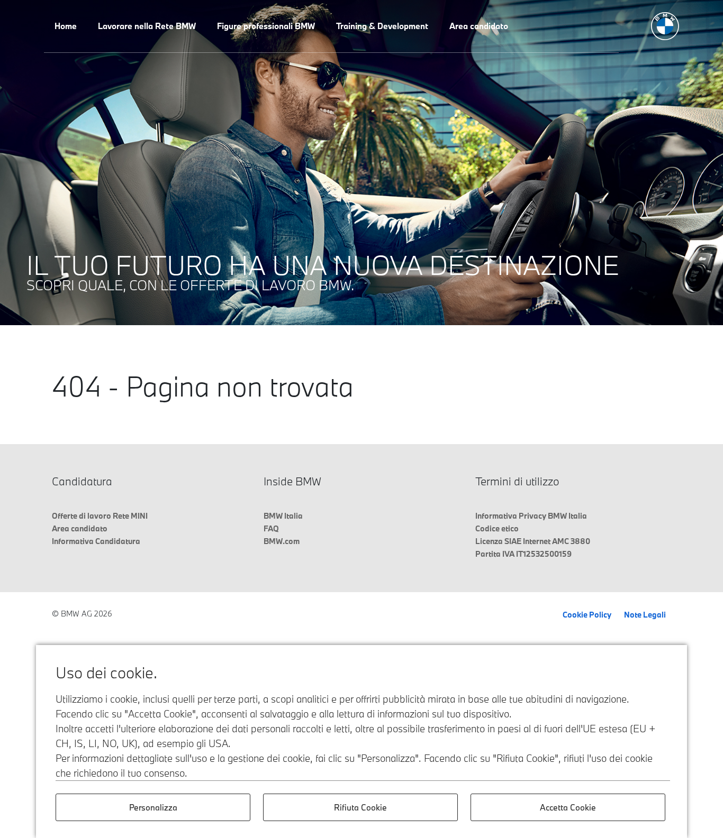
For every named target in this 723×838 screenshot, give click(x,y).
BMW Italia (283, 516)
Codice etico (497, 528)
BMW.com (282, 541)
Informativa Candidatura (96, 541)
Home (66, 26)
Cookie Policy (587, 615)
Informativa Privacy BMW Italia (531, 516)
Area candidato (478, 26)
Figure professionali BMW (266, 26)
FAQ (271, 528)
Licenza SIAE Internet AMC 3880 (532, 541)
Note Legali (645, 615)
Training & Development (382, 26)
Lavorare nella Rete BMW (147, 26)
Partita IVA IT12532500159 (523, 554)
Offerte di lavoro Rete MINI (100, 516)
